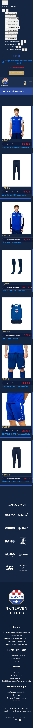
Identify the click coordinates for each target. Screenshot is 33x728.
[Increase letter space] (26, 49)
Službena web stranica (16, 692)
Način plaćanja (16, 675)
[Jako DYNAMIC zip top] (16, 218)
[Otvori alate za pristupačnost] (5, 2)
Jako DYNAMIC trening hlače (14, 195)
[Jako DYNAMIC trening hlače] (16, 170)
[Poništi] (3, 10)
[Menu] (30, 82)
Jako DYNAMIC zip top (11, 243)
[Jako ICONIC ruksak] (16, 314)
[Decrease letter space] (23, 49)
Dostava (16, 672)
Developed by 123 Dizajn (16, 717)
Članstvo (16, 695)
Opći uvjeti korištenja (16, 655)
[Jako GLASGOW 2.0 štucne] (16, 266)
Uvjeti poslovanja (16, 678)
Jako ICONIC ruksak (10, 338)
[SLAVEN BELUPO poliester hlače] (16, 457)
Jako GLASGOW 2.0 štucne (13, 291)
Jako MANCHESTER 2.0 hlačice (15, 386)
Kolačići (16, 661)
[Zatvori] (7, 10)
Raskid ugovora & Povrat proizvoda (16, 681)
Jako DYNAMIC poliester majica (15, 147)
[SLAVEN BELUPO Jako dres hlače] (16, 409)
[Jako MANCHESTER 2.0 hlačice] (16, 361)
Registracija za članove (16, 67)
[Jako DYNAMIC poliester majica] (16, 122)
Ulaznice (16, 701)
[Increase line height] (20, 47)
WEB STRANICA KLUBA (16, 73)
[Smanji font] (19, 44)
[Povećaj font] (22, 44)
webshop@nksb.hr (19, 644)
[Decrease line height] (17, 47)
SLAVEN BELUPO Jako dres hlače (16, 434)
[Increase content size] (25, 41)
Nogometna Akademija (16, 698)
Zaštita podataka (16, 658)
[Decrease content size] (22, 41)
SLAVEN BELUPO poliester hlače (15, 482)
